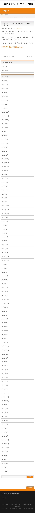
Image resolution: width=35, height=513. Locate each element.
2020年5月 (5, 373)
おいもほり (30, 56)
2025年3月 (5, 147)
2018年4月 (5, 471)
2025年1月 (5, 155)
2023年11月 (5, 209)
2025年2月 (5, 151)
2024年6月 (5, 182)
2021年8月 (5, 315)
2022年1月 (5, 295)
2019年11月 (5, 397)
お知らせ (4, 16)
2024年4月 (5, 190)
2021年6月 (5, 323)
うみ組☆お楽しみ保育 (7, 56)
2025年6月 (5, 135)
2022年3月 (5, 288)
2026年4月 (5, 96)
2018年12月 (5, 440)
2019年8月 (5, 408)
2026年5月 (5, 92)
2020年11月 (5, 350)
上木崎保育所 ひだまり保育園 (17, 4)
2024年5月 (5, 186)
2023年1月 (5, 248)
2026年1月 (5, 108)
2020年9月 (5, 358)
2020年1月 (5, 389)
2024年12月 (5, 159)
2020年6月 (5, 369)
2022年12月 (5, 252)
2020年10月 (5, 354)
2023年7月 (5, 225)
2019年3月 (5, 428)
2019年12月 (5, 393)
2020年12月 (5, 346)
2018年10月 (5, 448)
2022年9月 (5, 264)
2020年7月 (5, 366)
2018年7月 (5, 459)
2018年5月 (5, 467)
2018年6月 (5, 463)
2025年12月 (5, 112)
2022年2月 (5, 291)
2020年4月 (5, 377)
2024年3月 (5, 194)
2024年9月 (5, 170)
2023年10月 (5, 213)
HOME (2, 14)
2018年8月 (5, 455)
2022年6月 (5, 276)
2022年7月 (5, 272)
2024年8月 (5, 174)
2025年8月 (5, 127)
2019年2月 (5, 432)
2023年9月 (5, 217)
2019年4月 (5, 424)
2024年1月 (5, 202)
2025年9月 (5, 124)
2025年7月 (5, 131)
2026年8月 (5, 81)
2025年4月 (5, 143)
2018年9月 (5, 451)
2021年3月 (5, 334)
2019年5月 (5, 420)
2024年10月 (5, 166)
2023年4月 (5, 237)
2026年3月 (5, 100)
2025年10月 (5, 120)
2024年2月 (5, 198)
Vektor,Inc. (30, 508)
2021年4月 (5, 330)
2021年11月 (5, 303)
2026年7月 (5, 85)
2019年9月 (5, 405)
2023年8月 (5, 221)
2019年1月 (5, 436)
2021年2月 (5, 338)
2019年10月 (5, 401)
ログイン (4, 498)
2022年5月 (5, 280)
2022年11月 (5, 256)
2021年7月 (5, 319)
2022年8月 (5, 268)
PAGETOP (30, 487)
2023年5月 (5, 233)
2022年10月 (5, 260)
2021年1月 (5, 342)
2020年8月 (5, 362)
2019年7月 (5, 412)
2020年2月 (5, 385)
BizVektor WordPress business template (13, 508)
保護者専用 (5, 70)
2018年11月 (5, 444)
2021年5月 (5, 327)
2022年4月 (5, 284)
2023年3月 (5, 241)
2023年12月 (5, 205)
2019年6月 (5, 416)
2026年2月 (5, 104)
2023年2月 (5, 245)
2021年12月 (5, 299)
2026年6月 (5, 88)
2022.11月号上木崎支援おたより (12, 47)
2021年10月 (5, 307)
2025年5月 (5, 139)
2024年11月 (5, 163)
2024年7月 (5, 178)
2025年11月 (5, 116)
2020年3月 (5, 381)
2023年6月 (5, 229)
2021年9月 (5, 311)
